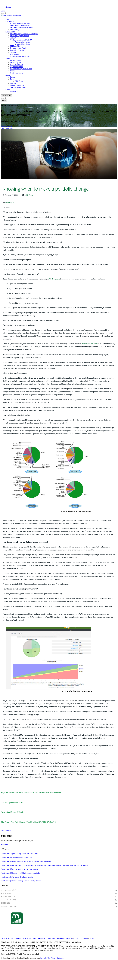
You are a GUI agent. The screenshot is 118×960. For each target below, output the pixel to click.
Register (9, 7)
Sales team (14, 91)
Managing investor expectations (21, 27)
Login (3, 11)
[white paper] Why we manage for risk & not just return (21, 881)
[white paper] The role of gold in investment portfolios (20, 873)
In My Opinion (15, 60)
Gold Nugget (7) (6, 893)
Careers (13, 83)
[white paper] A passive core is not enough (16, 857)
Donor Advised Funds (18, 48)
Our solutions (10, 32)
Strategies (13, 52)
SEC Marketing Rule (17, 87)
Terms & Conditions (80, 938)
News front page (7, 128)
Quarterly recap (6, 126)
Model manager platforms (19, 36)
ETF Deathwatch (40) (8, 890)
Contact (8, 89)
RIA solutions (15, 54)
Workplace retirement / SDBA (21, 40)
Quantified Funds (16, 67)
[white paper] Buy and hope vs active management (19, 869)
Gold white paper (16, 73)
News (8, 58)
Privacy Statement (57, 958)
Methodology (15, 30)
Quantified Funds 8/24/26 (12, 812)
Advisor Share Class (22, 42)
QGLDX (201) (5, 903)
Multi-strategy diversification (20, 25)
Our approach (11, 21)
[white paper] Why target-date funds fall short (17, 877)
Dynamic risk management (20, 23)
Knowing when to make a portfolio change (46, 189)
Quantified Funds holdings (20, 56)
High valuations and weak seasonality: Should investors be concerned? (31, 792)
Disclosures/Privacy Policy (62, 938)
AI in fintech (19, 81)
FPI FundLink (15, 46)
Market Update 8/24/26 (11, 802)
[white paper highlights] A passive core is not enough (20, 853)
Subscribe (4, 844)
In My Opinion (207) (8, 896)
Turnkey (13, 38)
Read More (5, 831)
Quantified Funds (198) (9, 906)
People (12, 77)
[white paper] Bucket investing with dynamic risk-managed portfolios (26, 861)
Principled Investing (17, 50)
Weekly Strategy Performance (21, 69)
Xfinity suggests (54, 279)
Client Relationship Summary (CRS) (14, 938)
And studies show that (89, 344)
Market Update (15, 63)
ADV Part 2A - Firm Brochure (40, 938)
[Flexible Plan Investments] (11, 15)
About (8, 75)
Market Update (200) (8, 900)
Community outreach (17, 85)
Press (12, 79)
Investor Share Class (22, 44)
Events (12, 71)
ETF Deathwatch (16, 65)
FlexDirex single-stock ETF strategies (24, 34)
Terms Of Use (45, 958)
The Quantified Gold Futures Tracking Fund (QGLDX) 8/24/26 (28, 822)
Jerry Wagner (9, 202)
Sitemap (92, 938)
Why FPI (9, 19)
